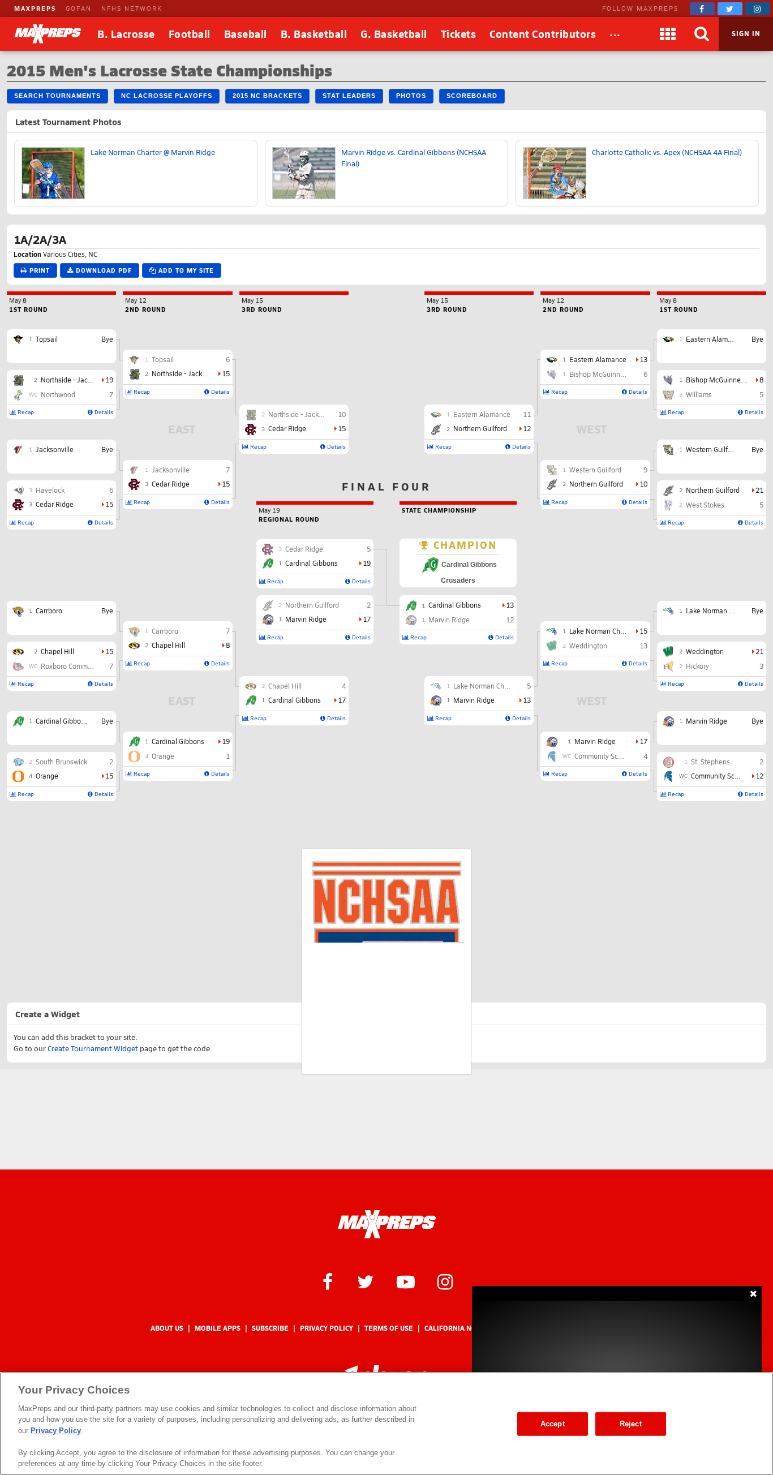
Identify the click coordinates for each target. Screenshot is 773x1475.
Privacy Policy (326, 1328)
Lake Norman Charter (718, 610)
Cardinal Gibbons (62, 720)
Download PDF (103, 270)
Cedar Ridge (55, 504)
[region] (386, 1423)
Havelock (50, 489)
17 (342, 699)
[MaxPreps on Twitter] (730, 8)
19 (109, 379)
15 (109, 504)
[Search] (702, 34)
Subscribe (270, 1328)
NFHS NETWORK (131, 8)
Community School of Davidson (622, 755)
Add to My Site (185, 270)
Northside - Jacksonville (78, 379)
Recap (25, 412)
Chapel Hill (57, 651)
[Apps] (668, 34)
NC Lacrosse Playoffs (166, 95)
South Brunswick (61, 761)
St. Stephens (710, 761)
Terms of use (388, 1328)
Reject (631, 1424)
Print (38, 270)
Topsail (47, 338)
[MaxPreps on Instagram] (757, 8)
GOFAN (79, 8)
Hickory (697, 665)
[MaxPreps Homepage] (386, 1224)
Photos (411, 95)
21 (759, 489)
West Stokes (705, 504)
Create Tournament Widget (93, 1048)
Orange (47, 775)
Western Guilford (712, 449)
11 (527, 414)
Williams (699, 394)
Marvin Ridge (706, 720)
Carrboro (49, 610)
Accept (552, 1424)
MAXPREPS (35, 8)
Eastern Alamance (714, 338)
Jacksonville (55, 449)
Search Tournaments (57, 95)
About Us (167, 1328)
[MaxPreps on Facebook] (702, 8)
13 (643, 359)
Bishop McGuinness (717, 379)
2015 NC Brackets (267, 95)
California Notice (457, 1328)
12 (759, 775)
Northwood (58, 394)
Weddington (705, 651)
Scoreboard (471, 95)
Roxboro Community (72, 665)
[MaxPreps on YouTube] (406, 1281)
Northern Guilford (713, 489)
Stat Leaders (349, 95)
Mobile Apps (218, 1328)
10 (342, 414)
